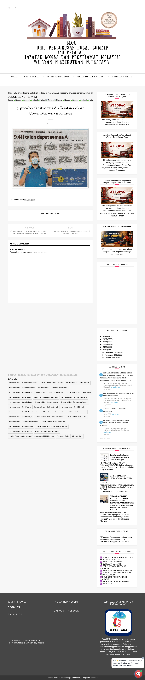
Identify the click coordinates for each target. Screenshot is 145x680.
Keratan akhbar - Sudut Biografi (72, 407)
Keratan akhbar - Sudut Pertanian (53, 421)
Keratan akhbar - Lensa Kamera (46, 402)
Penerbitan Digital (63, 436)
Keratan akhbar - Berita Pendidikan (78, 392)
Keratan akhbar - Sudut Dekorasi (21, 412)
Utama (14, 77)
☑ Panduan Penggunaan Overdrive (114, 541)
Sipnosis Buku (77, 436)
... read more (115, 387)
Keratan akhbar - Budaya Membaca (74, 397)
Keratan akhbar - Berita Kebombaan (22, 387)
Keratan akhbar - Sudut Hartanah (47, 412)
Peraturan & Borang (121, 77)
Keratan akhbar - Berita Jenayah (77, 383)
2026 (105, 337)
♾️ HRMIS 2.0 (106, 584)
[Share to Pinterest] (34, 200)
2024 (105, 342)
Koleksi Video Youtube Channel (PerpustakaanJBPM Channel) (31, 436)
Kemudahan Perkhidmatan (90, 77)
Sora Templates (62, 678)
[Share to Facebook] (32, 200)
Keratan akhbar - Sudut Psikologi (21, 426)
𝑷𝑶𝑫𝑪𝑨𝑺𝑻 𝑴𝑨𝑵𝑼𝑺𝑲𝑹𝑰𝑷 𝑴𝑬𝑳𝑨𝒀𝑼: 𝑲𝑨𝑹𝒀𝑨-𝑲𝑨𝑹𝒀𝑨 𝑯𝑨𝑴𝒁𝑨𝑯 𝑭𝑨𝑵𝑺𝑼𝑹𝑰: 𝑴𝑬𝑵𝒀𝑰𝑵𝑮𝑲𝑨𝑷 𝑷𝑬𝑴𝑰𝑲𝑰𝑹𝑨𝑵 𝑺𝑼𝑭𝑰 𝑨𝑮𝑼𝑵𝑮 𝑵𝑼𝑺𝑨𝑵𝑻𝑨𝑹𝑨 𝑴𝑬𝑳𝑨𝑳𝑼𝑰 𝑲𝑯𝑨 (122, 503)
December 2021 (111, 352)
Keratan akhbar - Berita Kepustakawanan (53, 387)
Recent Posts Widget (105, 438)
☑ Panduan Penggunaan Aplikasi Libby (116, 537)
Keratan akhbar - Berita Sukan (20, 397)
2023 (105, 344)
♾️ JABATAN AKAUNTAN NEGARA (115, 581)
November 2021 (111, 355)
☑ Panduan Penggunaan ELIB (112, 539)
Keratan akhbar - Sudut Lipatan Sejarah (23, 421)
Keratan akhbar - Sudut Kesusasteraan (49, 417)
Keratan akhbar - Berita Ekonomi (51, 383)
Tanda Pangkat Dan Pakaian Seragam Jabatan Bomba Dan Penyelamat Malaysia (119, 457)
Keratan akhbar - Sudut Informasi (74, 412)
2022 (105, 347)
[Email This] (25, 200)
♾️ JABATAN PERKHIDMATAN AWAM (116, 570)
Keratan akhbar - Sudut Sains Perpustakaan (51, 426)
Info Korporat (31, 77)
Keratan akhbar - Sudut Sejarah (20, 431)
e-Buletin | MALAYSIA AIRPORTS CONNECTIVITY (121, 477)
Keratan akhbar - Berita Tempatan (46, 397)
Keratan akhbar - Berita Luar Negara (49, 392)
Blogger (40, 643)
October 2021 (110, 358)
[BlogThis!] (27, 200)
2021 (105, 350)
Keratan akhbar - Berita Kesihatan (21, 392)
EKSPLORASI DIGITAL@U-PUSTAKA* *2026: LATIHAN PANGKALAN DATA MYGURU (115, 423)
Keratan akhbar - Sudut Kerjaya (20, 417)
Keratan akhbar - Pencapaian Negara (74, 402)
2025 (105, 339)
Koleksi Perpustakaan (58, 77)
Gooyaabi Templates (90, 678)
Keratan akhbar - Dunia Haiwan (20, 402)
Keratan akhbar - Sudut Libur (76, 417)
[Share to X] (29, 200)
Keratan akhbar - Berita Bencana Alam (23, 383)
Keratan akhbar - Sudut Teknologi (47, 431)
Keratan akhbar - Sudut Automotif (46, 407)
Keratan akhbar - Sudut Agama (20, 407)
